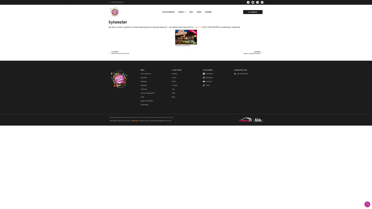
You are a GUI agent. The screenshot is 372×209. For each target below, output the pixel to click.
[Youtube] (252, 2)
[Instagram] (257, 2)
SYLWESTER (197, 27)
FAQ (191, 12)
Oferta (181, 12)
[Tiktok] (262, 2)
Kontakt (208, 12)
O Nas (199, 12)
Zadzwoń (254, 12)
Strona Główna (168, 12)
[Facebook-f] (248, 2)
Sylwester (134, 121)
